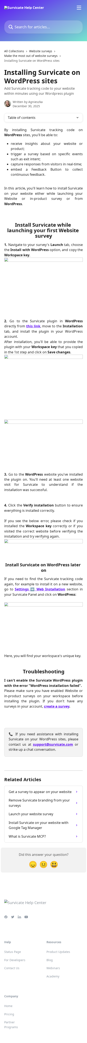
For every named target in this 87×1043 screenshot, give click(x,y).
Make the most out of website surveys (31, 56)
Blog (49, 960)
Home (8, 1006)
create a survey (56, 706)
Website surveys (40, 51)
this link (33, 326)
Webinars (53, 968)
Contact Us (11, 968)
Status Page (12, 952)
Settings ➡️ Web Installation (40, 589)
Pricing (9, 1014)
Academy (52, 976)
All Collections (14, 51)
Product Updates (58, 952)
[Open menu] (79, 7)
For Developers (14, 960)
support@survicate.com (53, 744)
